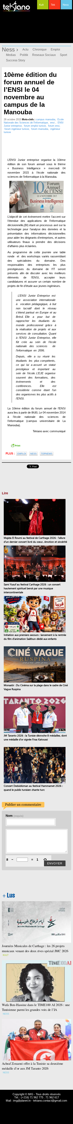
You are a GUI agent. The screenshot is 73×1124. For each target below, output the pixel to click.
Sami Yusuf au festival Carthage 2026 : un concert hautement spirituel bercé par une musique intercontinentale (32, 588)
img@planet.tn (22, 1100)
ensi (52, 122)
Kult (41, 4)
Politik (24, 54)
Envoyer (54, 863)
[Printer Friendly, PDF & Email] (15, 445)
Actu (25, 49)
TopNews (46, 453)
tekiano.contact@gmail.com (50, 1100)
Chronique (40, 49)
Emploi (55, 49)
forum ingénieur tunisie (16, 129)
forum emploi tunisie (35, 125)
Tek (53, 4)
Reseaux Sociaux (44, 54)
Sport (63, 54)
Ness (66, 4)
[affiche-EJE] (36, 197)
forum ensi (54, 125)
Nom (14, 815)
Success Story (15, 60)
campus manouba (45, 119)
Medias (11, 54)
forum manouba (39, 129)
